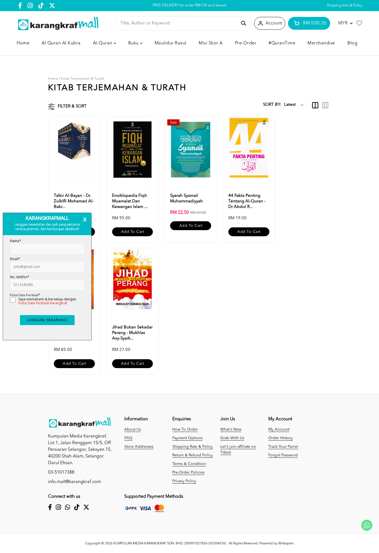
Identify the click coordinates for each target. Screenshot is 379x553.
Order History (280, 438)
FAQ (128, 438)
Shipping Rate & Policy (192, 447)
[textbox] (178, 23)
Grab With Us (232, 438)
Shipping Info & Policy (344, 5)
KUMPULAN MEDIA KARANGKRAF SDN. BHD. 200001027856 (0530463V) (169, 543)
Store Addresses (138, 447)
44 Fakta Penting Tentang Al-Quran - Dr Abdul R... (247, 201)
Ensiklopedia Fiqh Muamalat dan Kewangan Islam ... (130, 201)
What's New (230, 429)
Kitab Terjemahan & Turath (82, 79)
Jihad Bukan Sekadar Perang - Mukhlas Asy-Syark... (132, 333)
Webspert (286, 543)
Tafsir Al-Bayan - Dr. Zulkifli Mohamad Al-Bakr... (74, 201)
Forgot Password (283, 455)
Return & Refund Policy (192, 455)
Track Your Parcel (283, 447)
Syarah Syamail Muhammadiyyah (186, 198)
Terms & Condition (189, 464)
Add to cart (132, 232)
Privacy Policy (184, 481)
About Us (132, 429)
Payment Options (187, 438)
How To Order (185, 429)
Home (53, 79)
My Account (278, 429)
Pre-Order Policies (188, 472)
